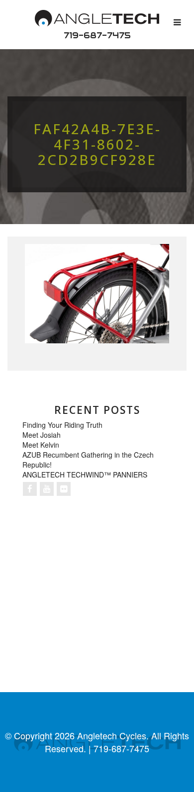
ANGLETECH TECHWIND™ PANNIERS (84, 474)
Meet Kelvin (40, 445)
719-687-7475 (97, 35)
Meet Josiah (41, 435)
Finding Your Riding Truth (62, 425)
